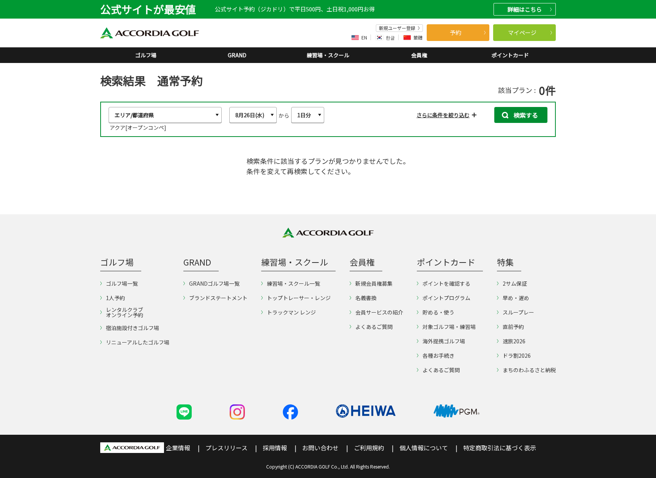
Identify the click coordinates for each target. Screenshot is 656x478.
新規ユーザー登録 (397, 28)
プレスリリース (226, 447)
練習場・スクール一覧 (293, 283)
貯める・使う (438, 312)
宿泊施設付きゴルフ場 (132, 327)
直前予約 (513, 326)
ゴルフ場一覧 (122, 283)
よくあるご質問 (374, 326)
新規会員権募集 (374, 283)
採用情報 (275, 447)
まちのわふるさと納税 (529, 370)
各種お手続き (438, 355)
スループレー (518, 312)
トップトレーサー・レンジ (299, 297)
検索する (525, 115)
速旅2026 (514, 341)
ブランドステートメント (218, 297)
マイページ (522, 32)
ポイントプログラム (446, 297)
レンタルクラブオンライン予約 (124, 312)
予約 (455, 32)
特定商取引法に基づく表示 (499, 447)
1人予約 (115, 297)
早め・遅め (516, 297)
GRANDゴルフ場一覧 (214, 283)
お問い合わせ (320, 447)
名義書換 (366, 297)
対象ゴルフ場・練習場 (449, 326)
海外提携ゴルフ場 (444, 341)
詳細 (525, 9)
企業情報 (178, 447)
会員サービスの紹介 (379, 312)
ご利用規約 (369, 447)
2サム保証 (515, 283)
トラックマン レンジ (291, 312)
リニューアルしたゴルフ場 (137, 342)
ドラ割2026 (517, 355)
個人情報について (423, 447)
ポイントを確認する (446, 283)
